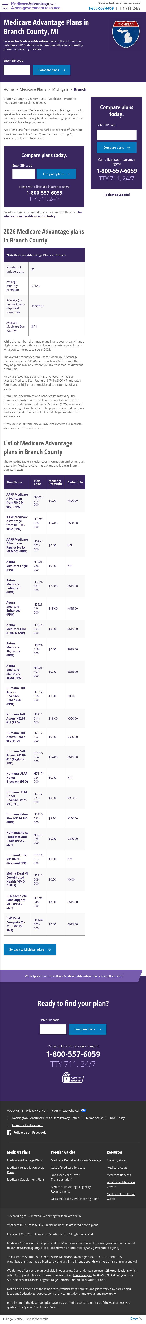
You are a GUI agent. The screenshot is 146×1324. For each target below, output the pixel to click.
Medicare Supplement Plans (26, 1179)
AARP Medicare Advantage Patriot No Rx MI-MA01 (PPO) (17, 545)
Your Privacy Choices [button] (66, 1111)
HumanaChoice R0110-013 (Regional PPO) (17, 859)
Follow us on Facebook (30, 1132)
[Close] (137, 1317)
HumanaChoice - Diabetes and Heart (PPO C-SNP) (17, 839)
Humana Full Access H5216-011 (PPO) (16, 718)
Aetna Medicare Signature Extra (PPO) (14, 672)
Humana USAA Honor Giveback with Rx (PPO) (16, 798)
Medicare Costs (117, 1168)
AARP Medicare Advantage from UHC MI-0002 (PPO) (17, 523)
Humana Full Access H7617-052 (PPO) (16, 737)
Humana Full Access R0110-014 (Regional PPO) (16, 757)
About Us (13, 1111)
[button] (5, 6)
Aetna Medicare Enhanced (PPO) (13, 586)
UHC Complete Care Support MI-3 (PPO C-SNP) (16, 902)
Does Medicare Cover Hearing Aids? (75, 1199)
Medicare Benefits (119, 1175)
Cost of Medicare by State (68, 1168)
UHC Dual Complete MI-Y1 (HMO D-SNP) (15, 924)
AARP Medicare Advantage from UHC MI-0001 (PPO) (17, 500)
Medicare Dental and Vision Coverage (76, 1160)
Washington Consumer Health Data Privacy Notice (45, 1118)
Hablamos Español (116, 195)
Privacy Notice (35, 1111)
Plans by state (116, 1160)
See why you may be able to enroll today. (43, 214)
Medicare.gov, (82, 1275)
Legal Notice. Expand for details (27, 1319)
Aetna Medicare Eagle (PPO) (17, 566)
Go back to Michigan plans (27, 949)
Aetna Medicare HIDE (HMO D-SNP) (16, 629)
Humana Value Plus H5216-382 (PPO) (17, 818)
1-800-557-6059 (101, 8)
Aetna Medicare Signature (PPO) (13, 649)
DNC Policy (117, 1118)
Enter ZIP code (13, 61)
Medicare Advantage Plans (25, 1160)
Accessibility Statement (27, 1125)
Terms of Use (94, 1118)
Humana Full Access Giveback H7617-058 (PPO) (15, 696)
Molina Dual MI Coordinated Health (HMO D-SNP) (17, 879)
